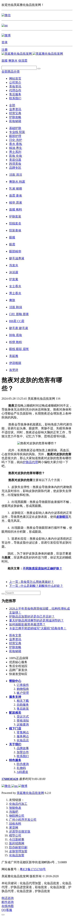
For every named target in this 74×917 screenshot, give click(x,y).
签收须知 (23, 720)
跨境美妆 (15, 163)
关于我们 (15, 744)
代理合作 (15, 90)
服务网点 (23, 736)
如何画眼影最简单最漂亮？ (27, 624)
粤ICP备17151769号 (33, 869)
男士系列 (15, 151)
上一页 (31, 581)
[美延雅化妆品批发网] (32, 53)
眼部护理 (15, 136)
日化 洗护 (15, 140)
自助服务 (23, 704)
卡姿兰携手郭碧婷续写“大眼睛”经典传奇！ (37, 628)
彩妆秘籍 (15, 121)
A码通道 (22, 772)
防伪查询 (23, 764)
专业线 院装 (17, 132)
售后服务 (15, 94)
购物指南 (23, 688)
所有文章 (15, 635)
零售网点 (23, 732)
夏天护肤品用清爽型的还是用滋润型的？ (36, 620)
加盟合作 (23, 752)
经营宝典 (15, 113)
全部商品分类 (11, 71)
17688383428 (10, 779)
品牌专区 (15, 167)
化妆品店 (23, 740)
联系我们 (15, 98)
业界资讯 (15, 109)
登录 (5, 42)
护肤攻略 (15, 117)
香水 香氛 (15, 144)
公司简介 (15, 82)
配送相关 (15, 712)
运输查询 (23, 724)
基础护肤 (15, 128)
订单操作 (23, 684)
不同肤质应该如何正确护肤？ (42, 568)
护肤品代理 (30, 462)
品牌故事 (23, 748)
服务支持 (15, 696)
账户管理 (23, 692)
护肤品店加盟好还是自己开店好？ (32, 616)
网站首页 (15, 78)
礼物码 (21, 768)
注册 (5, 49)
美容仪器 (15, 159)
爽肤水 (12, 60)
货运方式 (23, 716)
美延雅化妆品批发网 (30, 792)
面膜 (5, 60)
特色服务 (15, 760)
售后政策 (23, 708)
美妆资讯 (15, 86)
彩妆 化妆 (15, 155)
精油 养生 (15, 147)
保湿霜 (22, 60)
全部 (12, 105)
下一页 (36, 585)
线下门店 (15, 728)
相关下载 (23, 700)
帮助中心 (15, 681)
